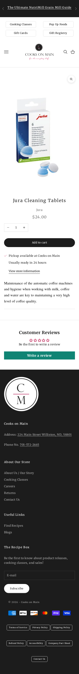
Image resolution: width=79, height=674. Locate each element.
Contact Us (12, 499)
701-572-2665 (29, 445)
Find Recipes (13, 525)
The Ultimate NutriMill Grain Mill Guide (39, 7)
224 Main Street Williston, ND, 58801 (44, 434)
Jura (39, 210)
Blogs (8, 532)
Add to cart (39, 242)
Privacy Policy (40, 627)
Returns (10, 493)
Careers (9, 486)
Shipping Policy (61, 627)
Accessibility (36, 643)
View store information (24, 271)
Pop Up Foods (58, 24)
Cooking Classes (21, 24)
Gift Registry (58, 33)
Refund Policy (16, 643)
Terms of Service (18, 627)
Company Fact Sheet (59, 643)
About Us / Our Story (19, 473)
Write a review (39, 355)
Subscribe (16, 588)
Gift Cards (21, 33)
